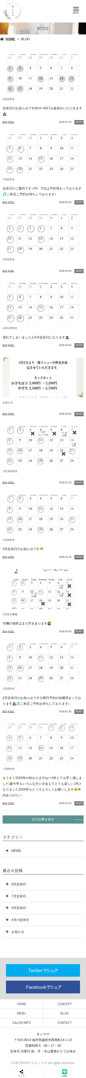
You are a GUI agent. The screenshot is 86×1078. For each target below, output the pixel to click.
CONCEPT (65, 1004)
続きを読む (9, 122)
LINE (64, 1076)
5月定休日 (18, 908)
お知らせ (17, 931)
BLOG (64, 1013)
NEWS (79, 122)
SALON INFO (21, 1022)
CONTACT (65, 1022)
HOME (10, 39)
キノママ (43, 1034)
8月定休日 (18, 884)
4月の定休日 (20, 920)
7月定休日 (18, 896)
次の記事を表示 (43, 819)
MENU (21, 1013)
